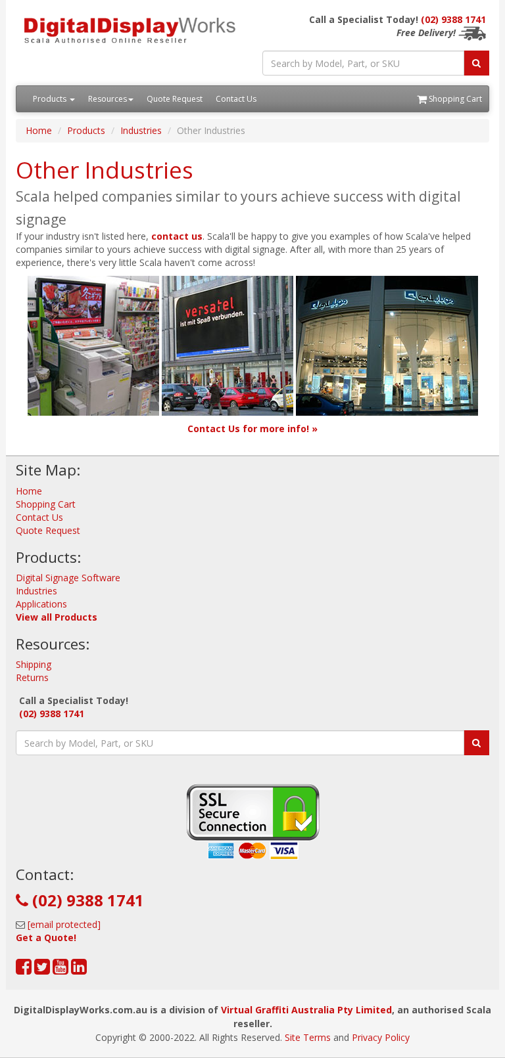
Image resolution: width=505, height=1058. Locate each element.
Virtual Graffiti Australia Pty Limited (306, 1009)
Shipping (33, 664)
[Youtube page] (60, 969)
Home (39, 130)
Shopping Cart (454, 98)
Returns (32, 677)
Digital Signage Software (68, 577)
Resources (107, 98)
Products (50, 98)
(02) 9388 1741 (453, 19)
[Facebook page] (24, 969)
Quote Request (175, 98)
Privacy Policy (381, 1037)
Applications (41, 604)
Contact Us (236, 98)
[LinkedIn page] (79, 969)
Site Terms (308, 1037)
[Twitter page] (42, 969)
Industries (141, 130)
